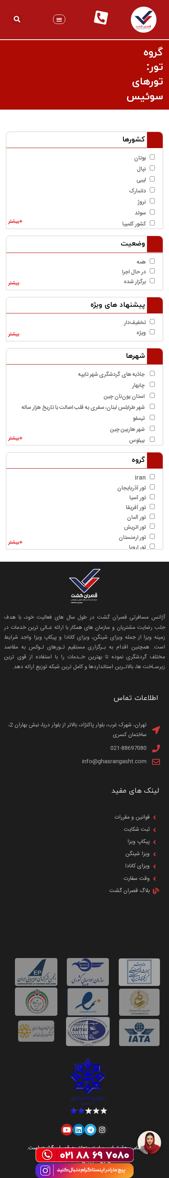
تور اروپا (137, 547)
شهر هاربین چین (128, 429)
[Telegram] (90, 1130)
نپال (141, 169)
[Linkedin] (78, 1130)
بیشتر (13, 283)
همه (141, 262)
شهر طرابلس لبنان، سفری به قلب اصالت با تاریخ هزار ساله (84, 407)
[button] (59, 19)
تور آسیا (137, 498)
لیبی (141, 180)
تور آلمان (136, 517)
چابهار (139, 385)
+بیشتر (15, 222)
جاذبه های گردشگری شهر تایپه (112, 374)
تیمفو (139, 418)
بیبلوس (137, 440)
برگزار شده (135, 282)
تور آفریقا (136, 508)
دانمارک (137, 191)
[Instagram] (102, 1130)
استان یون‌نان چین (125, 396)
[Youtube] (67, 1130)
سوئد (140, 213)
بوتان (140, 158)
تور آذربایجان (131, 488)
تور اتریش (135, 527)
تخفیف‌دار (135, 323)
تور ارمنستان (132, 537)
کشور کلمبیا (134, 224)
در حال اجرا (134, 272)
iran (140, 478)
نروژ (142, 202)
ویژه (141, 333)
